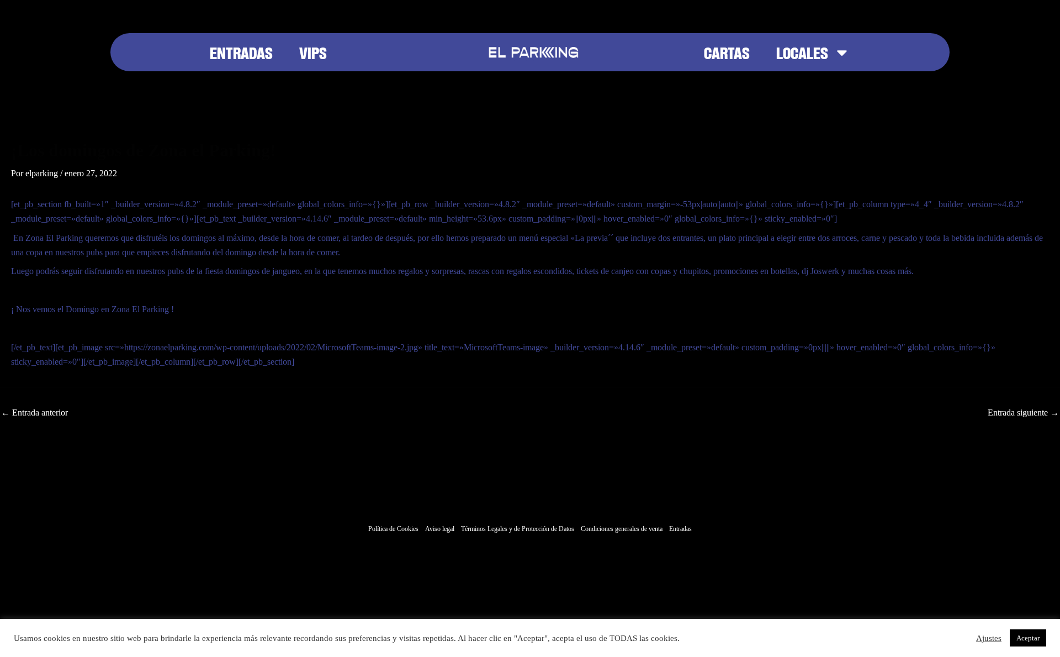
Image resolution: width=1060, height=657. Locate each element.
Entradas (680, 529)
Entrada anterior (34, 412)
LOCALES (802, 52)
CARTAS (727, 52)
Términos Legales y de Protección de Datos (517, 529)
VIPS (313, 52)
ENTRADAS (241, 52)
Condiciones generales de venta (621, 529)
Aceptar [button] (1028, 638)
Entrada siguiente (1023, 412)
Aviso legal (439, 529)
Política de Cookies (393, 529)
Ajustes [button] (988, 638)
